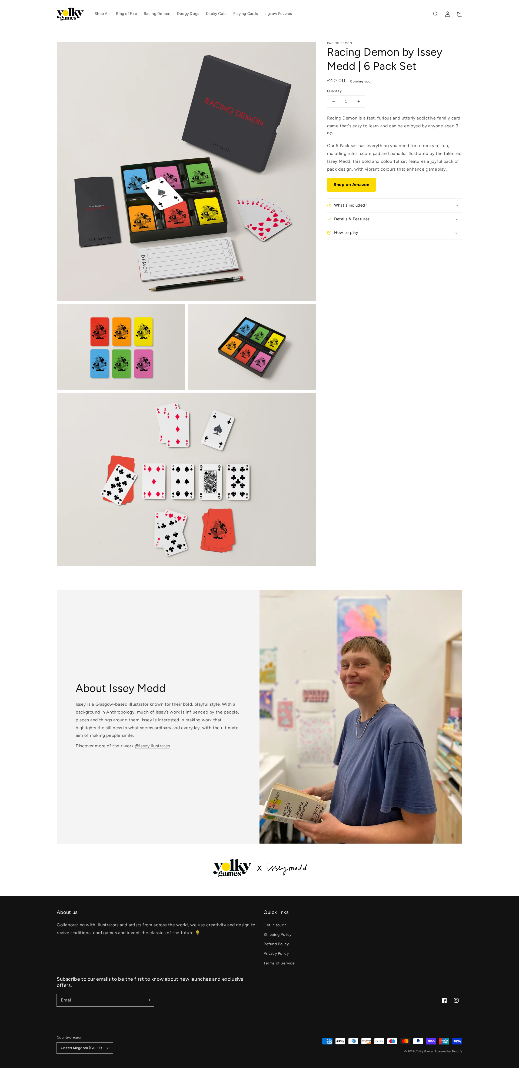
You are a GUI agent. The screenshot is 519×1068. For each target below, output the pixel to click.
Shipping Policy (278, 934)
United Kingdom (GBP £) (81, 1048)
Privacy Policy (276, 953)
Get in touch (275, 925)
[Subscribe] (148, 1000)
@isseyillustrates (152, 745)
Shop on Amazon (351, 184)
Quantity (334, 91)
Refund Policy (276, 944)
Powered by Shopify (448, 1051)
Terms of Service (279, 963)
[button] (436, 14)
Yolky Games (425, 1051)
